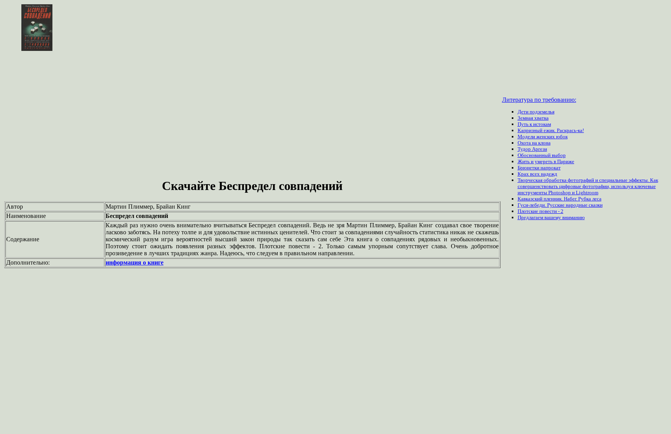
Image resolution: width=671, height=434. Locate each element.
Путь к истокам (534, 124)
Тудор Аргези (532, 149)
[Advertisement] (252, 115)
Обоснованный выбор (542, 155)
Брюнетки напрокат (539, 168)
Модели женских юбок (543, 136)
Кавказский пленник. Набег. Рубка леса (559, 199)
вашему (553, 217)
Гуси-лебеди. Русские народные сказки (560, 205)
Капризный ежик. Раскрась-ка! (551, 130)
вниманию (573, 217)
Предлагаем (531, 217)
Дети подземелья (536, 112)
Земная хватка (533, 118)
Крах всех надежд (537, 174)
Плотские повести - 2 (540, 211)
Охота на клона (534, 143)
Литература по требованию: (539, 99)
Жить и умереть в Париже (546, 161)
